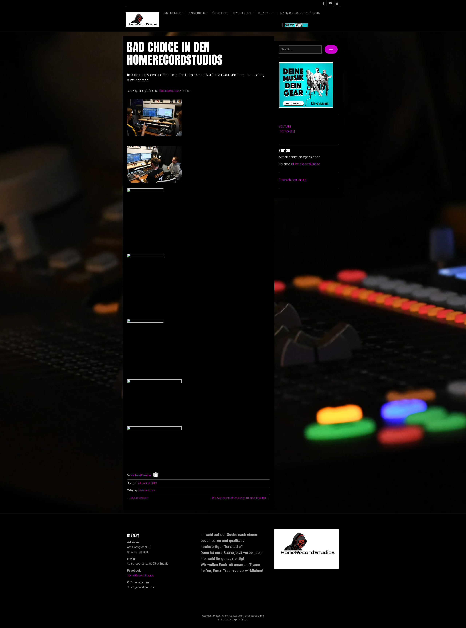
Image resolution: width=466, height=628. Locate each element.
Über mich (220, 12)
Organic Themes (240, 619)
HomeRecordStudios (306, 164)
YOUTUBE (285, 126)
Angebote (197, 13)
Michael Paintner (141, 475)
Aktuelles (172, 13)
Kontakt (265, 13)
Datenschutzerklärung (300, 12)
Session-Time (147, 490)
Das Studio (242, 13)
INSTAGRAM (287, 131)
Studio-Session (139, 497)
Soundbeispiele (169, 90)
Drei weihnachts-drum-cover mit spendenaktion (239, 497)
